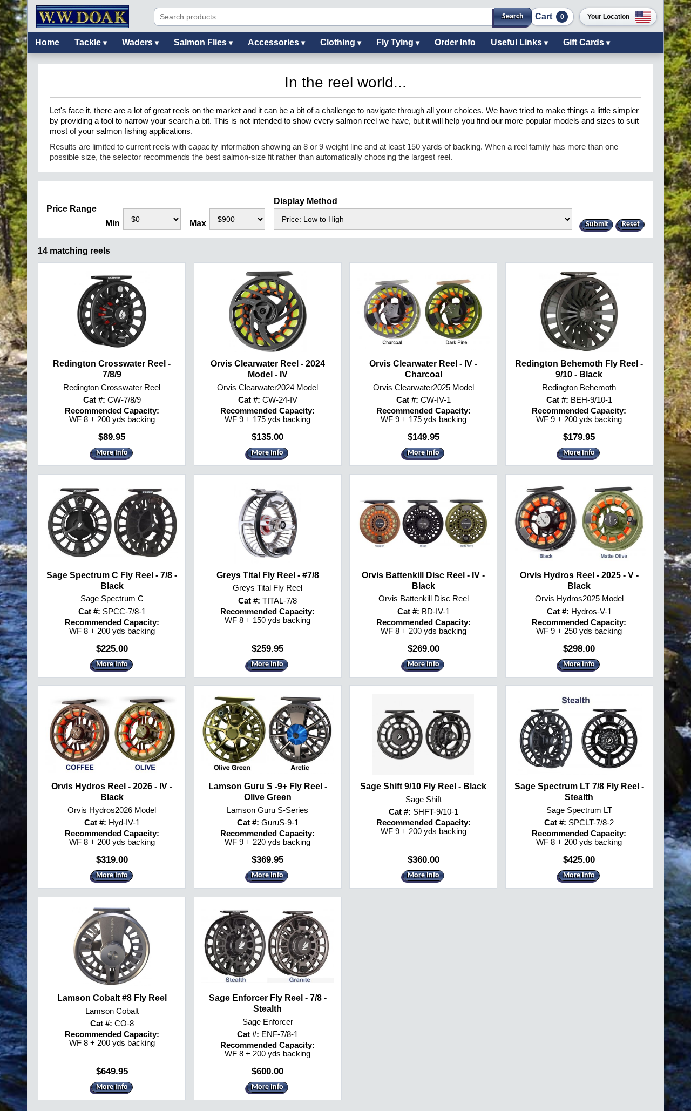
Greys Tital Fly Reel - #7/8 (267, 575)
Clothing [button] (338, 42)
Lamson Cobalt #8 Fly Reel (112, 997)
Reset (631, 224)
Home (47, 42)
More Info (112, 453)
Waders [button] (138, 42)
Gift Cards (584, 42)
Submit (597, 224)
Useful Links (517, 42)
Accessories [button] (274, 42)
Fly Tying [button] (396, 42)
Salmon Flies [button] (201, 42)
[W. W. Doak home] (82, 16)
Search (513, 16)
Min (112, 223)
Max (197, 223)
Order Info (455, 42)
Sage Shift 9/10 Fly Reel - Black (423, 786)
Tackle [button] (88, 42)
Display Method (305, 201)
